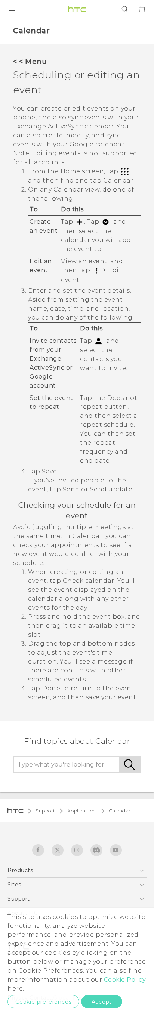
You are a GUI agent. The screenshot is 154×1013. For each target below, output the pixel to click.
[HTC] (77, 8)
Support (45, 811)
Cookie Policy (125, 979)
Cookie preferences (43, 1001)
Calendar (120, 811)
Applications (82, 811)
